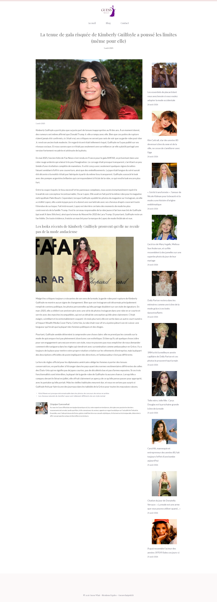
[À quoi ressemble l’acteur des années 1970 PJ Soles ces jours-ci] (164, 542)
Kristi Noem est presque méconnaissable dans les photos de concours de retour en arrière (73, 393)
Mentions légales (109, 595)
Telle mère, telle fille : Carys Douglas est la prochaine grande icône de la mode (163, 404)
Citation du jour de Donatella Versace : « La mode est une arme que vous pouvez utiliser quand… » (163, 504)
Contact (125, 23)
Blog (108, 23)
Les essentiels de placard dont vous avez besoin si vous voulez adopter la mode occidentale (162, 96)
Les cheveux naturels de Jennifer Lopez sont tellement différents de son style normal (71, 396)
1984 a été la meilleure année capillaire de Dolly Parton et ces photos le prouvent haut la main (162, 356)
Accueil (92, 23)
